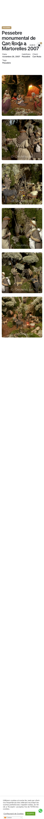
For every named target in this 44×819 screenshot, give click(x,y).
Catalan (9, 817)
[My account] (20, 45)
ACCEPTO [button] (30, 814)
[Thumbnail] (10, 45)
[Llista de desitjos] (26, 45)
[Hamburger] (5, 45)
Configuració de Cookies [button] (14, 814)
